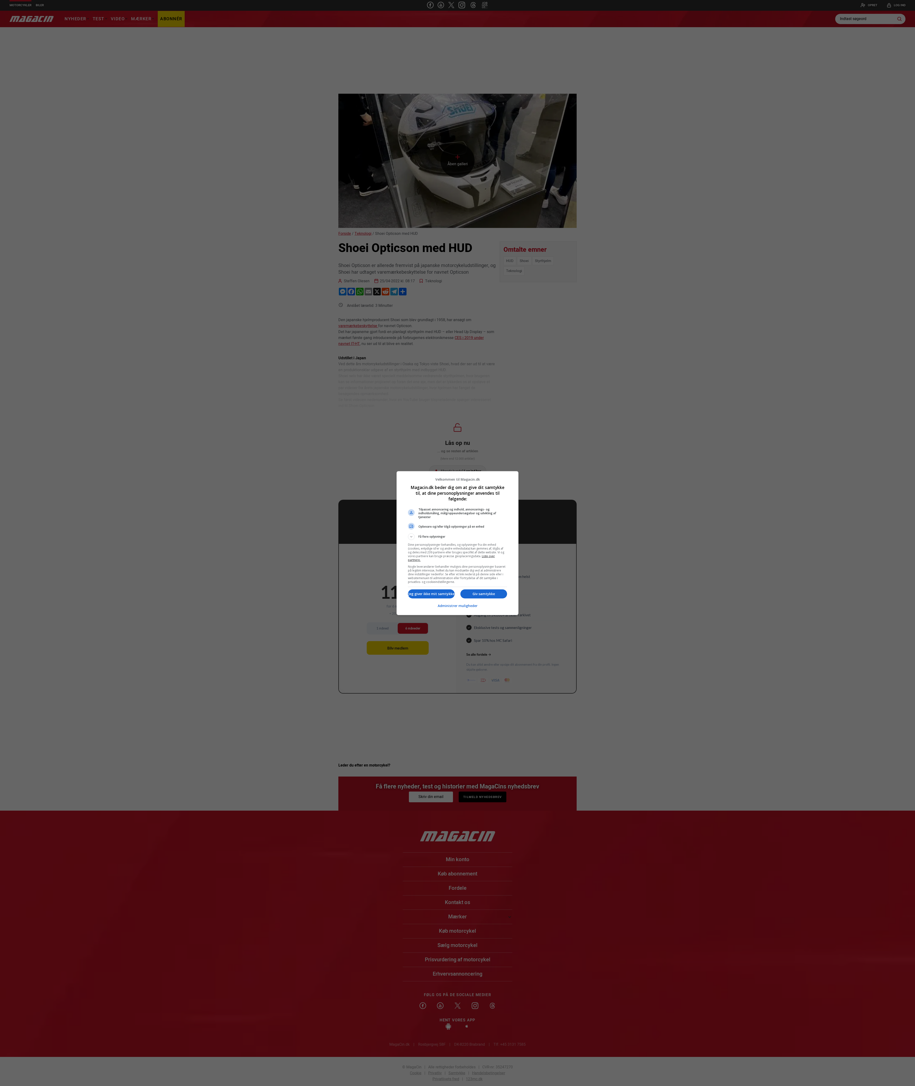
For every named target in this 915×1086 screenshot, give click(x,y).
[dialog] (457, 543)
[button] (457, 536)
